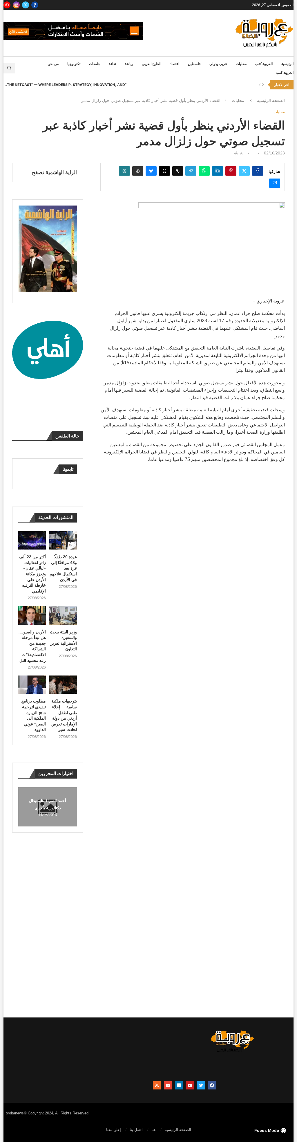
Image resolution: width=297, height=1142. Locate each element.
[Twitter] (25, 4)
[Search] (9, 68)
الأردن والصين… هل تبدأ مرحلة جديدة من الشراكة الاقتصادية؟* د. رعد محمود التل (32, 646)
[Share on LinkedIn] (217, 171)
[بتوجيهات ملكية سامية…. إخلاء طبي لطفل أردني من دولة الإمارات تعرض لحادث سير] (63, 685)
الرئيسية (287, 64)
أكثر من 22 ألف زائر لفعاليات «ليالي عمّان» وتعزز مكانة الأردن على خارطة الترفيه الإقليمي (32, 573)
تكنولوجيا (73, 64)
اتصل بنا (136, 1129)
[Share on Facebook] (257, 171)
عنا (153, 1129)
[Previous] (259, 84)
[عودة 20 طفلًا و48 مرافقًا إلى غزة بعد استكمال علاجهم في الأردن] (63, 540)
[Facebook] (34, 4)
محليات (241, 64)
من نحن (53, 64)
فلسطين (194, 64)
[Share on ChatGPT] (137, 171)
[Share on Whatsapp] (204, 171)
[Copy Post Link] (177, 171)
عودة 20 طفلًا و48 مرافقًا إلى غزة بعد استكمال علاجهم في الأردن (63, 568)
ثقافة (112, 64)
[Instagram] (16, 4)
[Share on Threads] (164, 171)
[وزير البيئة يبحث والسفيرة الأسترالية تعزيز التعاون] (63, 615)
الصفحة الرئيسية (271, 100)
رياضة (129, 64)
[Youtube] (6, 4)
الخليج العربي (151, 64)
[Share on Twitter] (244, 171)
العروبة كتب (264, 64)
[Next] (263, 84)
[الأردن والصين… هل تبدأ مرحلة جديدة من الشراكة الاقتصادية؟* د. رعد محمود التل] (32, 615)
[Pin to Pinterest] (230, 171)
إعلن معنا (113, 1129)
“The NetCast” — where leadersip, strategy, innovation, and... (64, 84)
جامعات (94, 64)
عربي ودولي (218, 64)
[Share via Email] (274, 183)
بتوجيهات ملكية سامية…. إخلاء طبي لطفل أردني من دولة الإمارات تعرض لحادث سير (64, 715)
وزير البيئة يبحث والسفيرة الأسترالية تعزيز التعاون (63, 640)
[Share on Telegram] (190, 171)
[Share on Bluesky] (151, 171)
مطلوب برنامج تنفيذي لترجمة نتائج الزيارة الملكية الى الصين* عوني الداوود (33, 715)
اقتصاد (174, 64)
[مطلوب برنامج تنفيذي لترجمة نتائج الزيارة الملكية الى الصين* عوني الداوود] (32, 685)
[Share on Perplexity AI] (124, 171)
